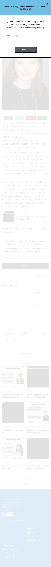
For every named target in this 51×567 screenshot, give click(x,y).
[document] (25, 283)
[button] (47, 4)
